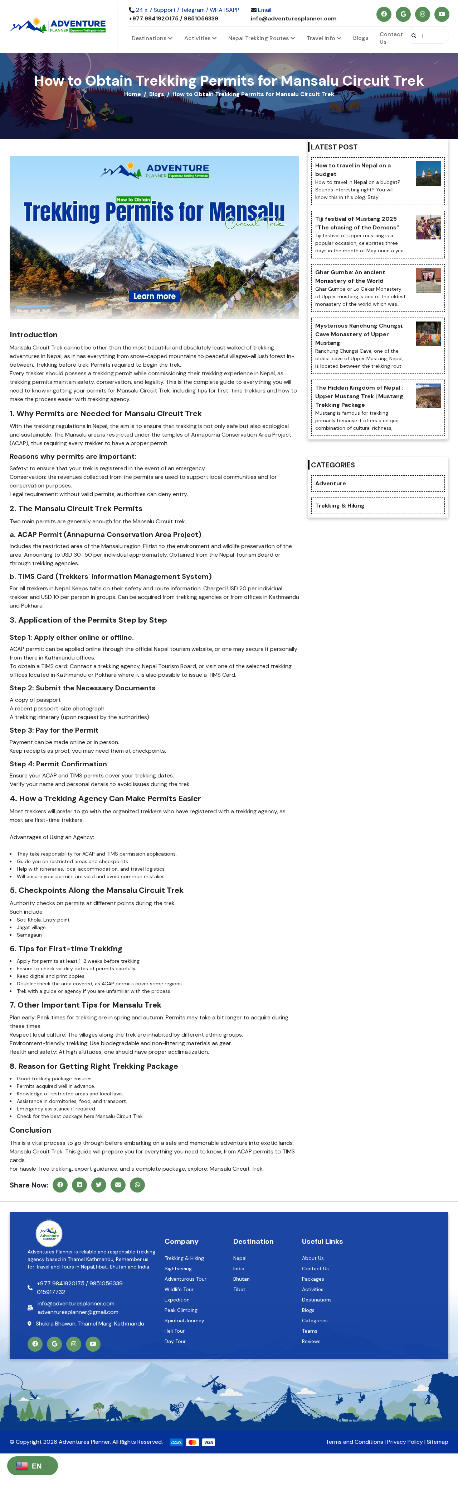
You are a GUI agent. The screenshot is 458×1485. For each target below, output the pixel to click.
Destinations (317, 1299)
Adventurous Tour (185, 1279)
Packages (313, 1279)
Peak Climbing (181, 1310)
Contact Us (391, 38)
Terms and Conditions (354, 1442)
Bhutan (241, 1279)
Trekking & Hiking (184, 1258)
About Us (313, 1258)
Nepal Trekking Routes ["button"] (259, 38)
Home (132, 94)
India (238, 1268)
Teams (309, 1331)
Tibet (239, 1289)
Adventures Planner (84, 1442)
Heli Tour (175, 1331)
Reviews (311, 1341)
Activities (312, 1289)
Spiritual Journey (184, 1320)
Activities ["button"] (198, 38)
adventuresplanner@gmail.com (78, 1312)
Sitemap (437, 1442)
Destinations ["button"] (150, 38)
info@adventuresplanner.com (294, 18)
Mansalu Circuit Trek (143, 390)
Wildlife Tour (179, 1289)
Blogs (360, 38)
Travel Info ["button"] (322, 38)
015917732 (51, 1292)
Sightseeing (178, 1268)
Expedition (177, 1299)
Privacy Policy (405, 1442)
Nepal (240, 1258)
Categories (315, 1320)
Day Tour (175, 1341)
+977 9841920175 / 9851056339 (173, 18)
